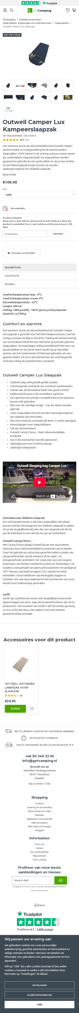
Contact (39, 803)
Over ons (39, 844)
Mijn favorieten (39, 822)
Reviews (10, 284)
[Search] (11, 10)
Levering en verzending (39, 807)
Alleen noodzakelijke (39, 995)
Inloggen (39, 830)
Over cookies (40, 859)
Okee (39, 1004)
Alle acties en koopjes (39, 826)
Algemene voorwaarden (40, 819)
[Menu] (5, 10)
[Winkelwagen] (74, 10)
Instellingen (40, 985)
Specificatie (12, 275)
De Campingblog (39, 852)
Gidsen (39, 848)
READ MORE (9, 174)
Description (13, 267)
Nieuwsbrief (39, 855)
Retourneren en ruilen (39, 811)
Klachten (39, 815)
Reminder (58, 234)
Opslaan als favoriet (22, 253)
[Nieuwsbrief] (60, 880)
